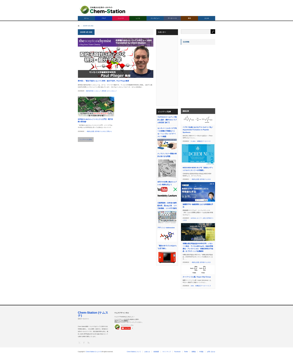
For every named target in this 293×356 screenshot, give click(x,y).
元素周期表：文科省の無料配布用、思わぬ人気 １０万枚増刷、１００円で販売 (167, 205)
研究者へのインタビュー (109, 91)
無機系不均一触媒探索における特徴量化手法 (198, 205)
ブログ (103, 18)
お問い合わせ (211, 351)
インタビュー (155, 18)
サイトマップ (167, 351)
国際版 (194, 351)
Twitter (186, 351)
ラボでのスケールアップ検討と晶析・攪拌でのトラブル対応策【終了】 (167, 119)
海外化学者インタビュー (93, 91)
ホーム (86, 18)
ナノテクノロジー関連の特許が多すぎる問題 (167, 155)
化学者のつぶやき (100, 131)
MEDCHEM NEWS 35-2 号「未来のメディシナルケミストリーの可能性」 (198, 169)
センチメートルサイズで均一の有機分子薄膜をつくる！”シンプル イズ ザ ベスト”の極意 (167, 132)
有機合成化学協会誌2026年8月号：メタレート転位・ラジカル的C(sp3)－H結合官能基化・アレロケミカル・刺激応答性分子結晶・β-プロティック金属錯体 (198, 247)
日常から (109, 131)
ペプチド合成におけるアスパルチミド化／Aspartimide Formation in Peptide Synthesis (198, 129)
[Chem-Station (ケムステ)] (103, 9)
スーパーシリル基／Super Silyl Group (197, 277)
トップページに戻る (86, 139)
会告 (204, 218)
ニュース (121, 18)
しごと (138, 18)
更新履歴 (156, 351)
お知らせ (147, 351)
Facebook (177, 351)
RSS (88, 342)
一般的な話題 (90, 131)
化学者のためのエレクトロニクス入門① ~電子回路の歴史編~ (95, 120)
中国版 (201, 351)
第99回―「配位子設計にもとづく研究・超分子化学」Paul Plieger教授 (103, 81)
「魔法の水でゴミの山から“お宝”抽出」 (167, 247)
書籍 (189, 18)
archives (193, 218)
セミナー (199, 218)
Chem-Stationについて (134, 351)
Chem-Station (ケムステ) (93, 314)
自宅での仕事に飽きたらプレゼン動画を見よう (167, 183)
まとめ (206, 18)
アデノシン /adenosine (166, 227)
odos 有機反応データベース (201, 141)
